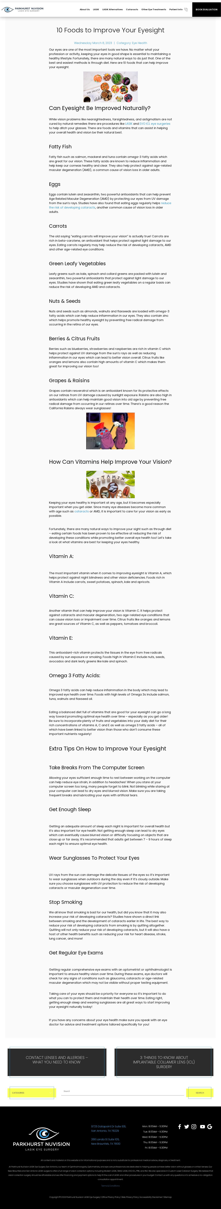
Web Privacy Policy (130, 1197)
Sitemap (168, 1197)
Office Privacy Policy (111, 1197)
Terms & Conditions (110, 1185)
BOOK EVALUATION (206, 9)
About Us (85, 9)
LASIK (96, 9)
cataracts (81, 511)
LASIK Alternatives (112, 9)
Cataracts (132, 9)
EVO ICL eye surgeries (155, 124)
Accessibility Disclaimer (151, 1197)
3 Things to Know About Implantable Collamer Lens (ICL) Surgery (164, 1062)
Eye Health (139, 43)
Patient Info (176, 9)
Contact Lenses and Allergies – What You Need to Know (57, 1060)
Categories (18, 1092)
